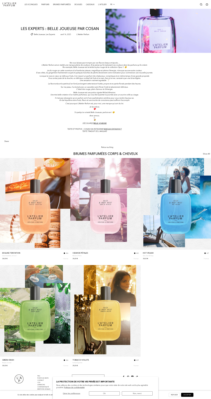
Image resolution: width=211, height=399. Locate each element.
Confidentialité (43, 387)
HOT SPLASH (148, 253)
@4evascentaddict (113, 129)
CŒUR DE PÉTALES (80, 253)
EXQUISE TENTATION (11, 253)
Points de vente (43, 378)
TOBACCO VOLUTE (81, 360)
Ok (104, 393)
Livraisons (41, 384)
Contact (40, 380)
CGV (38, 382)
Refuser (174, 395)
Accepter (187, 395)
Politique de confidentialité (74, 387)
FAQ (38, 376)
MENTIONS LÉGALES (43, 389)
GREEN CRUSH (8, 360)
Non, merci (137, 393)
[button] (207, 4)
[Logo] (9, 4)
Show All (206, 154)
